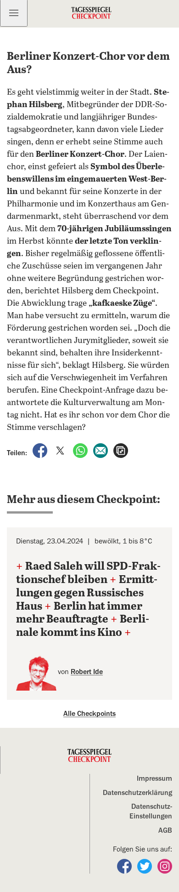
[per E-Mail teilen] (101, 450)
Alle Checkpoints (89, 713)
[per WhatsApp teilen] (81, 450)
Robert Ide (87, 671)
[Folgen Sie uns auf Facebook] (125, 865)
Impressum (154, 778)
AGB (165, 830)
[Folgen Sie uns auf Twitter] (145, 865)
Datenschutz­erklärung (137, 792)
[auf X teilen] (61, 450)
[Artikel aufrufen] (120, 450)
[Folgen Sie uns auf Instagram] (164, 865)
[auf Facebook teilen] (41, 450)
